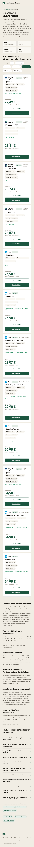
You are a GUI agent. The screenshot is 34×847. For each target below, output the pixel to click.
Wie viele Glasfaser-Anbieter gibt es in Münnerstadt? (14, 739)
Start (4, 9)
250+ (7, 71)
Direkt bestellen (16, 113)
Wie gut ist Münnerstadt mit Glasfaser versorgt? (14, 751)
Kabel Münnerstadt (9, 807)
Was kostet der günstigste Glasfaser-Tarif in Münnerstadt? (15, 745)
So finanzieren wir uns (22, 839)
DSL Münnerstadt (21, 807)
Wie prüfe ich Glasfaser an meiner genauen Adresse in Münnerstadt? (15, 798)
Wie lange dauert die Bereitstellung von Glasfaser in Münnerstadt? (14, 769)
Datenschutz (13, 837)
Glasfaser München (20, 817)
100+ (26, 67)
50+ (16, 67)
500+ (17, 71)
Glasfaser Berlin (8, 817)
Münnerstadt (9, 9)
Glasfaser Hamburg (9, 820)
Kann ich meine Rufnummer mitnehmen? (14, 775)
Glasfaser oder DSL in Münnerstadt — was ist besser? (15, 791)
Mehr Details (17, 108)
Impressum (5, 837)
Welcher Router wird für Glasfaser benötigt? (13, 763)
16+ (20, 63)
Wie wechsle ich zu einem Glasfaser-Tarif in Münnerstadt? (16, 780)
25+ (7, 67)
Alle (12, 63)
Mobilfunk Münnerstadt (10, 810)
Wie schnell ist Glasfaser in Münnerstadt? (15, 757)
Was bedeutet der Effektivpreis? (12, 786)
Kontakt (29, 837)
